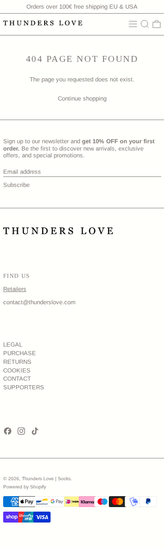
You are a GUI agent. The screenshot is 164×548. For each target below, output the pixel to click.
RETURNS (17, 361)
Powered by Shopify (24, 486)
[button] (144, 24)
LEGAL (12, 344)
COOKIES (17, 370)
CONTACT (17, 378)
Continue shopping (82, 98)
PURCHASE (19, 353)
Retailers (14, 289)
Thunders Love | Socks (46, 478)
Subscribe (16, 184)
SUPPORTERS (23, 387)
